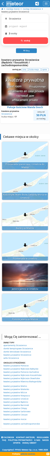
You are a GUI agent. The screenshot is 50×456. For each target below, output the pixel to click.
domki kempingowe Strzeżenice (18, 348)
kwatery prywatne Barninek (16, 405)
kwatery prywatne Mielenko (16, 389)
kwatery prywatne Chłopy (15, 408)
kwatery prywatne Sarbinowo (16, 411)
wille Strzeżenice (11, 358)
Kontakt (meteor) (25, 437)
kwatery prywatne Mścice (15, 392)
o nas (37, 440)
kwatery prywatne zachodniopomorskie (21, 423)
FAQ (4, 440)
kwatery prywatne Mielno (15, 386)
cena (24, 69)
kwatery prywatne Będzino (15, 402)
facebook (8, 437)
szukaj (27, 40)
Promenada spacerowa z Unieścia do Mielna (25, 166)
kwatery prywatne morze (14, 419)
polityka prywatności (20, 440)
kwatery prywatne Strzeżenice (17, 355)
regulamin (43, 437)
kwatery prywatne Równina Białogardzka (22, 381)
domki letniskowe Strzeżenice (17, 351)
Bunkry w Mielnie (25, 228)
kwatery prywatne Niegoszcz (16, 395)
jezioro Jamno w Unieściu (25, 288)
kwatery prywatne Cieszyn (15, 414)
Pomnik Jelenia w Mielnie (25, 319)
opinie (44, 69)
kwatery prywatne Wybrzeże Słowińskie (21, 378)
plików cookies (28, 454)
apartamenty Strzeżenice (15, 345)
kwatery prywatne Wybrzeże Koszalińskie (22, 375)
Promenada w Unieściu (25, 258)
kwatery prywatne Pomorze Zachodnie (21, 372)
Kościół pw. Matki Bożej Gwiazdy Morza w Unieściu (25, 196)
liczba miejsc (34, 69)
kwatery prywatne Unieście (15, 398)
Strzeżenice (6, 114)
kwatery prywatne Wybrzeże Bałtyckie (20, 368)
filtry (27, 50)
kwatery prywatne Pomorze (16, 365)
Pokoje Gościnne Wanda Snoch (25, 107)
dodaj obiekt (29, 442)
